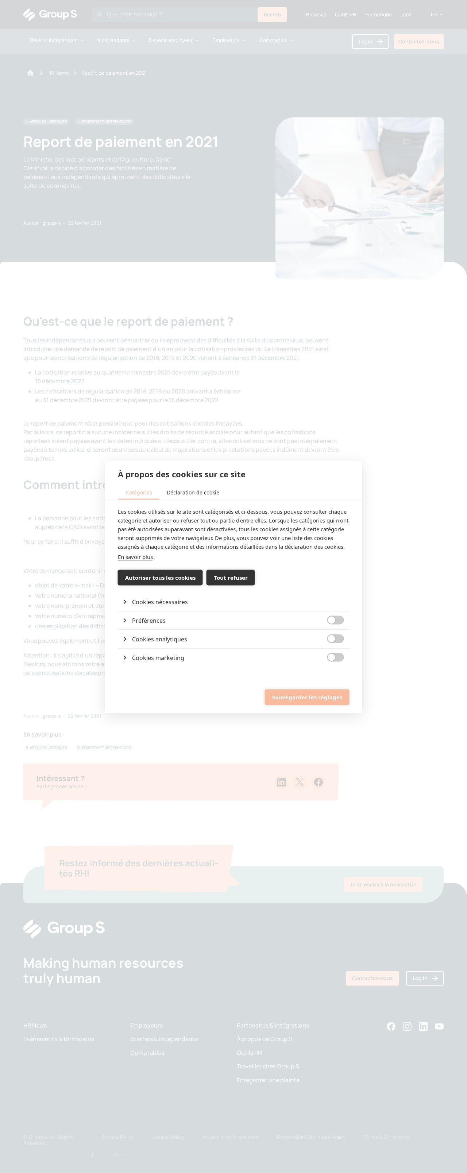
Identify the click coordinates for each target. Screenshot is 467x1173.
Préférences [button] (149, 620)
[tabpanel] (234, 587)
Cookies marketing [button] (158, 657)
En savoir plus (135, 556)
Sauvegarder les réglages (307, 697)
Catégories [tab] (139, 492)
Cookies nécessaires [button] (160, 602)
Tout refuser (231, 577)
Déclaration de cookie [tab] (193, 492)
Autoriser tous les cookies (160, 577)
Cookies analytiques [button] (159, 639)
